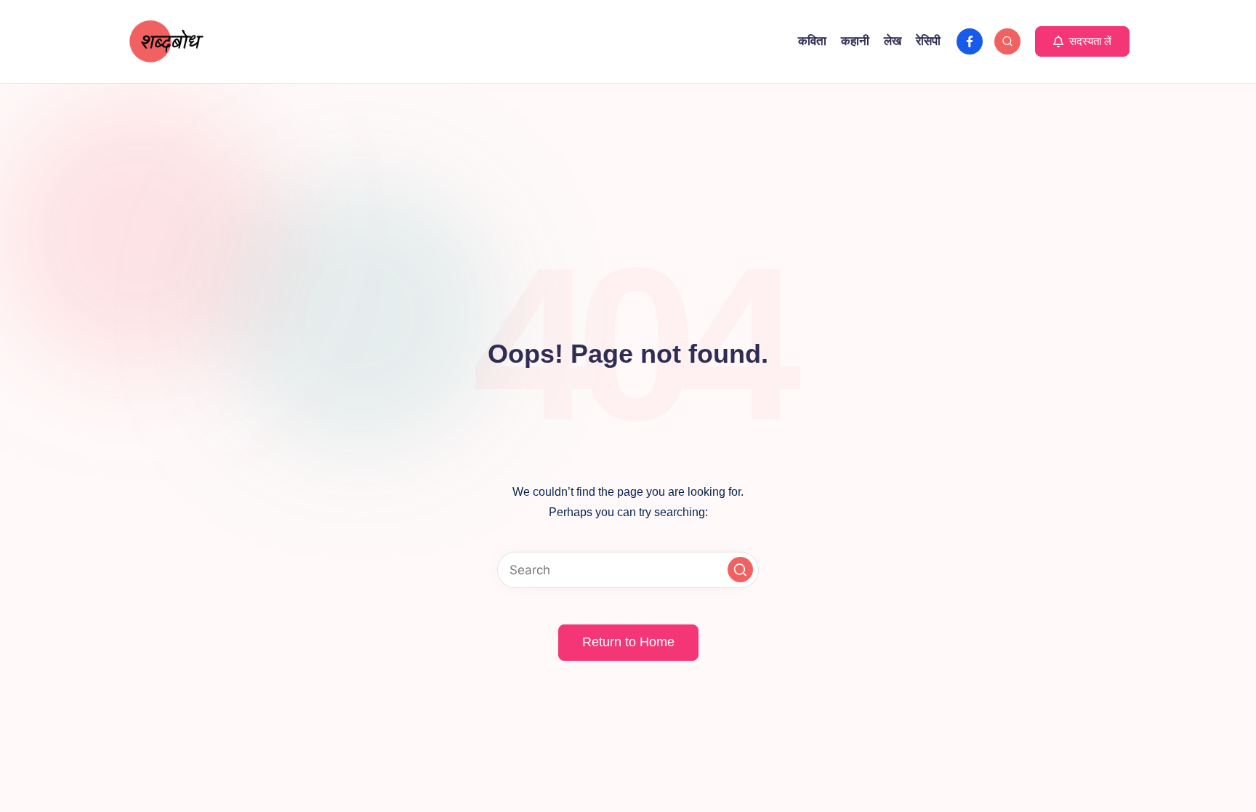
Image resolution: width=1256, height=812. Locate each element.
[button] (1082, 41)
